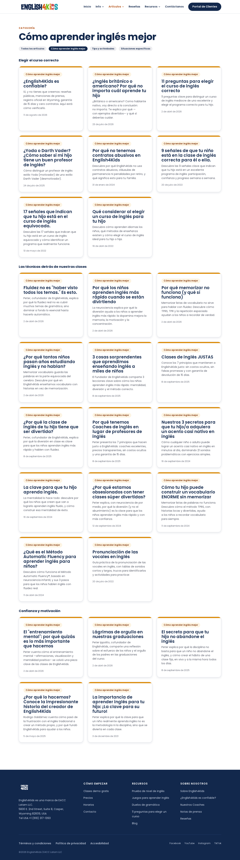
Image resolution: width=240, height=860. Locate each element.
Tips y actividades (103, 48)
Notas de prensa (191, 812)
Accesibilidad (99, 843)
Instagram (204, 843)
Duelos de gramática (146, 805)
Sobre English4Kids (192, 791)
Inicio (87, 6)
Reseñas (134, 6)
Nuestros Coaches (192, 805)
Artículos (115, 6)
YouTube (189, 843)
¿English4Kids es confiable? (198, 798)
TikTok (217, 843)
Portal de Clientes (204, 6)
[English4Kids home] (39, 7)
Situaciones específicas (135, 48)
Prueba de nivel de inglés (148, 791)
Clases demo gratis (96, 791)
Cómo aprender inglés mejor (68, 48)
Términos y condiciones (35, 843)
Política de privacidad (71, 843)
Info (98, 6)
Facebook (175, 843)
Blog (134, 823)
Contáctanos (174, 6)
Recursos (151, 6)
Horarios (88, 805)
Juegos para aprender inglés (150, 798)
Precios (88, 798)
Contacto (89, 812)
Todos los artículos (32, 48)
